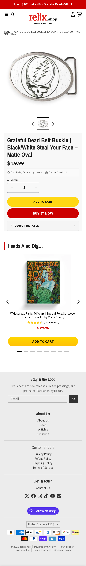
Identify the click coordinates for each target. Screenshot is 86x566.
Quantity (12, 180)
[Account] (73, 14)
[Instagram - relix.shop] (39, 496)
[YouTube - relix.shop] (52, 496)
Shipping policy (62, 549)
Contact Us (43, 488)
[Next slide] (53, 124)
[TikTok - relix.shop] (46, 496)
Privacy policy (22, 549)
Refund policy (66, 546)
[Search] (12, 14)
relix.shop (25, 546)
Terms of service (42, 549)
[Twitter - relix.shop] (27, 496)
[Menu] (6, 14)
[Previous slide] (33, 124)
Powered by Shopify (45, 546)
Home (7, 31)
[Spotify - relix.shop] (59, 496)
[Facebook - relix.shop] (33, 496)
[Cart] (79, 14)
